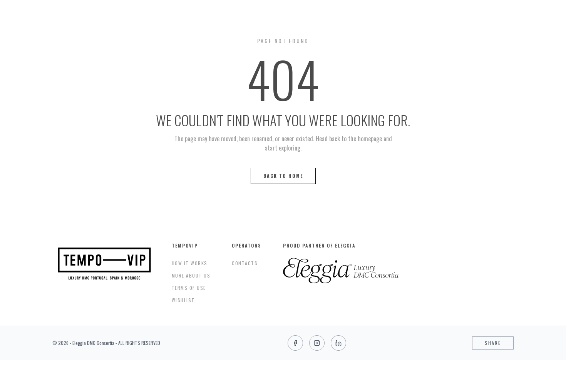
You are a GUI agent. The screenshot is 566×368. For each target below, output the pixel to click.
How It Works (190, 263)
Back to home (283, 175)
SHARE (493, 343)
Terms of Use (189, 287)
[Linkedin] (338, 343)
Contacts (245, 263)
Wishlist (183, 300)
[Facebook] (295, 343)
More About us (191, 275)
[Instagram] (317, 343)
